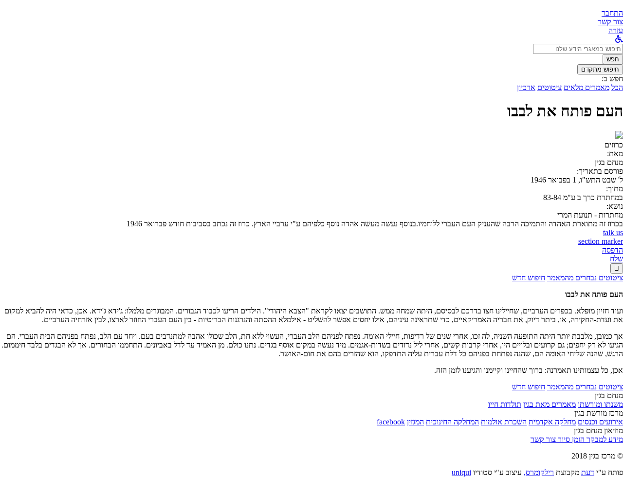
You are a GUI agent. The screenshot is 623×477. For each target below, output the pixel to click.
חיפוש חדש (528, 278)
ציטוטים (549, 87)
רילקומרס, (539, 472)
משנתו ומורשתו (600, 404)
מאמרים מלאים (586, 87)
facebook (391, 422)
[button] (612, 13)
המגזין (415, 422)
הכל (617, 87)
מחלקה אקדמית (552, 422)
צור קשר (543, 439)
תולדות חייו (504, 404)
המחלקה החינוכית (452, 422)
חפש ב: (612, 78)
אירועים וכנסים (600, 422)
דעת (587, 472)
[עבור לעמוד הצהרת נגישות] (619, 39)
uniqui (461, 472)
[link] (610, 22)
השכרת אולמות (504, 422)
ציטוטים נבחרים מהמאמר (585, 278)
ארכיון (526, 87)
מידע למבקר (604, 439)
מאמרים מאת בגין (549, 404)
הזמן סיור (570, 439)
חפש (612, 59)
